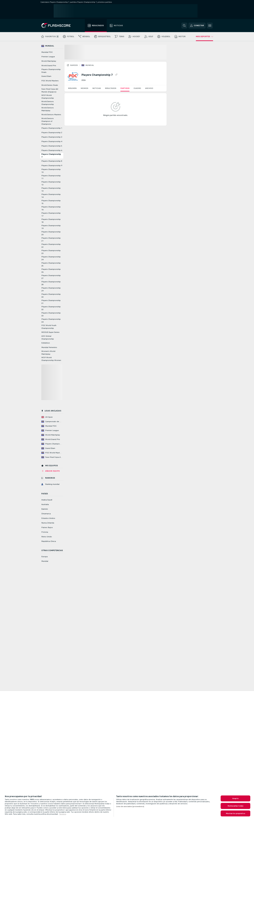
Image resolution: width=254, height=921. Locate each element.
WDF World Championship (47, 96)
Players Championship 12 (51, 183)
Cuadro (137, 88)
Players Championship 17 (51, 214)
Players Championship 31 (51, 301)
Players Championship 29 (51, 289)
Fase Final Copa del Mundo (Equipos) (49, 90)
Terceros (62, 814)
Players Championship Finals (51, 70)
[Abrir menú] (210, 26)
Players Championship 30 (51, 295)
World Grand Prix (48, 65)
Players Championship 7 (51, 155)
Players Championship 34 (51, 320)
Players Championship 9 (51, 165)
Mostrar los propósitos (235, 813)
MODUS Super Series (50, 332)
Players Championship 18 (51, 220)
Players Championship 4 (51, 141)
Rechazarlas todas (235, 806)
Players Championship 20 (51, 233)
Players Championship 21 (51, 239)
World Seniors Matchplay (47, 109)
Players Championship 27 (51, 276)
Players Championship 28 (51, 283)
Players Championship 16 (51, 208)
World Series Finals (49, 85)
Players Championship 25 (51, 264)
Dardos (74, 65)
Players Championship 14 (51, 195)
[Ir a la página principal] (58, 25)
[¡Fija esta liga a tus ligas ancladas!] (116, 74)
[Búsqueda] (184, 26)
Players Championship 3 (51, 137)
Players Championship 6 (51, 150)
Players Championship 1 (51, 128)
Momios (84, 88)
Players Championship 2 (51, 132)
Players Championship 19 (51, 227)
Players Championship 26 (51, 270)
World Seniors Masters (51, 114)
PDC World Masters (50, 80)
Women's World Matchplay (48, 352)
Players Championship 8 (51, 161)
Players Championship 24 (51, 258)
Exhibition (45, 343)
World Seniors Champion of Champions (47, 121)
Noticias (96, 88)
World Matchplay (48, 61)
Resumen (72, 88)
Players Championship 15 (51, 202)
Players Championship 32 (51, 308)
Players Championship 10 (51, 170)
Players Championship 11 (51, 177)
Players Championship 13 (51, 189)
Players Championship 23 (51, 252)
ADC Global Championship (47, 337)
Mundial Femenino (49, 347)
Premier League (48, 56)
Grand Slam (46, 76)
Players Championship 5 (51, 146)
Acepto (235, 798)
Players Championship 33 (51, 314)
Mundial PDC (47, 52)
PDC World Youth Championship (48, 326)
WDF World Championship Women (51, 358)
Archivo (149, 88)
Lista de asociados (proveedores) (130, 806)
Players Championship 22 (51, 245)
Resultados (110, 88)
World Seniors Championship (47, 102)
